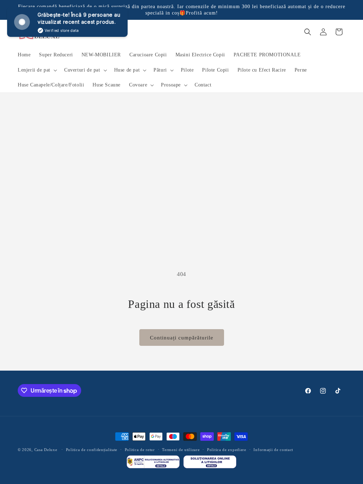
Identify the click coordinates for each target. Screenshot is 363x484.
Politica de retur (140, 450)
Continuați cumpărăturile (181, 338)
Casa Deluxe (45, 450)
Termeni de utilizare (181, 450)
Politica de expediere (226, 450)
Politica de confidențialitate (91, 450)
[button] (36, 70)
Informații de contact (273, 450)
